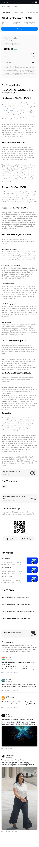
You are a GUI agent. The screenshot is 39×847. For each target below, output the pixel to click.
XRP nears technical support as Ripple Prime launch (17, 719)
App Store (12, 539)
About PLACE (6, 12)
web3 (10, 111)
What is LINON (5, 558)
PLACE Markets (18, 12)
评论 (4, 672)
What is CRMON (6, 567)
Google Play (27, 539)
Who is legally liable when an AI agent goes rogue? (17, 760)
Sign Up (19, 29)
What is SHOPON (6, 576)
